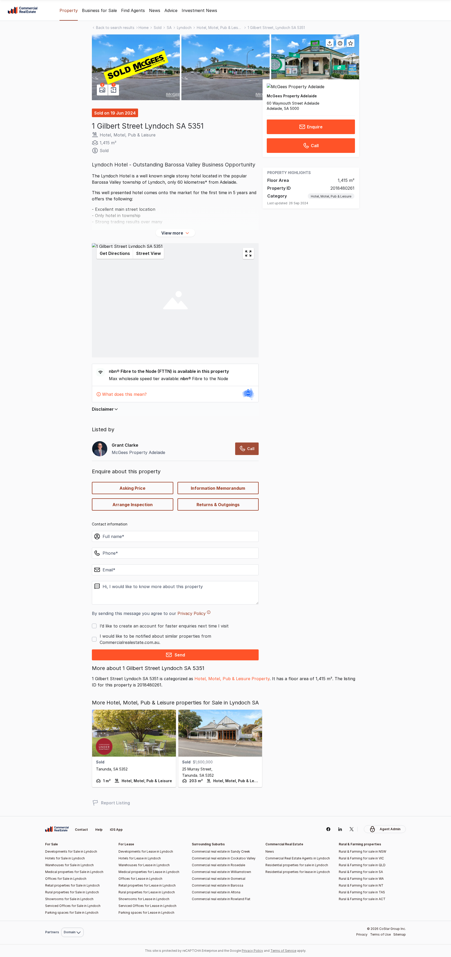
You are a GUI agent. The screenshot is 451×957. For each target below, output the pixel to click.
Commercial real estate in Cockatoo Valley (224, 858)
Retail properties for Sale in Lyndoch (72, 885)
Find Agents (133, 10)
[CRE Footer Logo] (57, 829)
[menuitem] (72, 921)
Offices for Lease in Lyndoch (140, 879)
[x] (352, 829)
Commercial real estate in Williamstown (221, 872)
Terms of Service (283, 951)
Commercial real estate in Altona (216, 892)
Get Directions (115, 253)
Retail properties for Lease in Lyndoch (147, 885)
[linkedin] (340, 829)
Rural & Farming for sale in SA (361, 872)
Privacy (361, 934)
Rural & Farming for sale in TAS (362, 892)
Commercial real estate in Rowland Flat (221, 899)
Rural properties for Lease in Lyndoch (146, 892)
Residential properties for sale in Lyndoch (296, 865)
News (154, 10)
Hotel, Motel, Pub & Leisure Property (232, 678)
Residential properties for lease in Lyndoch (297, 872)
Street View (148, 253)
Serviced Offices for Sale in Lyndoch (72, 906)
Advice (170, 10)
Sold (158, 27)
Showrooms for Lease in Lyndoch (143, 899)
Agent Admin (390, 829)
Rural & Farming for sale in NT (361, 885)
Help (99, 830)
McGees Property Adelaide (292, 96)
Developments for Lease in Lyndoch (145, 851)
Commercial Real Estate (23, 10)
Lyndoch (184, 27)
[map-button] (248, 253)
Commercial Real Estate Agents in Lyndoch (297, 858)
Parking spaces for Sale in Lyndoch (71, 912)
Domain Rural (72, 921)
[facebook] (328, 829)
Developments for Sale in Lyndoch (71, 851)
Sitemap (399, 934)
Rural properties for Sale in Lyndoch (72, 892)
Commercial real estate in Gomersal (218, 879)
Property (69, 10)
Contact (81, 830)
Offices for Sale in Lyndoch (65, 879)
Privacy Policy (191, 613)
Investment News (199, 10)
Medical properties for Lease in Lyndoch (148, 872)
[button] (136, 67)
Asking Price (132, 488)
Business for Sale (99, 10)
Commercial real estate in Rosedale (218, 865)
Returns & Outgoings (218, 504)
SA (169, 27)
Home (144, 27)
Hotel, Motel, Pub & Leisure (219, 27)
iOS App (116, 830)
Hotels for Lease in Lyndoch (139, 858)
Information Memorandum (218, 488)
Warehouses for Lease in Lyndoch (144, 865)
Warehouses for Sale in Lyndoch (69, 865)
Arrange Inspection (132, 504)
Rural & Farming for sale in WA (361, 879)
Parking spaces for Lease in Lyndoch (146, 912)
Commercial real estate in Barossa (217, 885)
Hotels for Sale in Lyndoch (65, 858)
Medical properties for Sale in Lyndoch (74, 872)
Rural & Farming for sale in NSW (362, 851)
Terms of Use (380, 934)
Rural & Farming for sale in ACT (362, 899)
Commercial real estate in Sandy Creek (221, 851)
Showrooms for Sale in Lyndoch (69, 899)
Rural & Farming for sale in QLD (362, 865)
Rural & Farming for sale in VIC (361, 858)
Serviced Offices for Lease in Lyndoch (147, 906)
